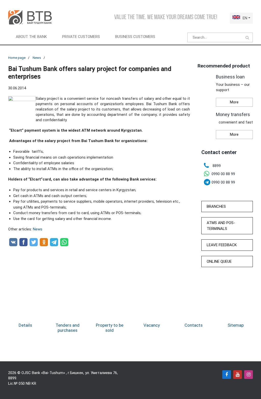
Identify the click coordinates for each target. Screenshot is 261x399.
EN (245, 18)
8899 (12, 378)
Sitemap (236, 325)
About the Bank (31, 36)
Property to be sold (109, 328)
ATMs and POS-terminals (221, 226)
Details (25, 325)
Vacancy (151, 325)
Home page (16, 58)
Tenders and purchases (68, 328)
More (234, 102)
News (37, 58)
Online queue (219, 261)
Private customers (81, 36)
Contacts (194, 325)
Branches (216, 206)
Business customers (135, 36)
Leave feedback (222, 245)
